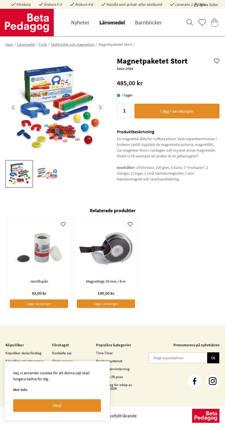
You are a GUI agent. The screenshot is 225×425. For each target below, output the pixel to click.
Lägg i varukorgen (177, 111)
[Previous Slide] (13, 107)
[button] (56, 107)
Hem (9, 44)
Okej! (57, 405)
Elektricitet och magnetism (73, 44)
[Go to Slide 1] (19, 174)
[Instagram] (213, 381)
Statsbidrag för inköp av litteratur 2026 (114, 386)
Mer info (20, 389)
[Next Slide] (100, 107)
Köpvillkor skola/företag (23, 353)
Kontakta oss (61, 353)
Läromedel (112, 22)
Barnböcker (148, 22)
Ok (213, 357)
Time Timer (104, 353)
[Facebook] (194, 381)
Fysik (43, 44)
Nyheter (80, 22)
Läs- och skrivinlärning (113, 369)
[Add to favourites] (217, 60)
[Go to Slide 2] (47, 174)
